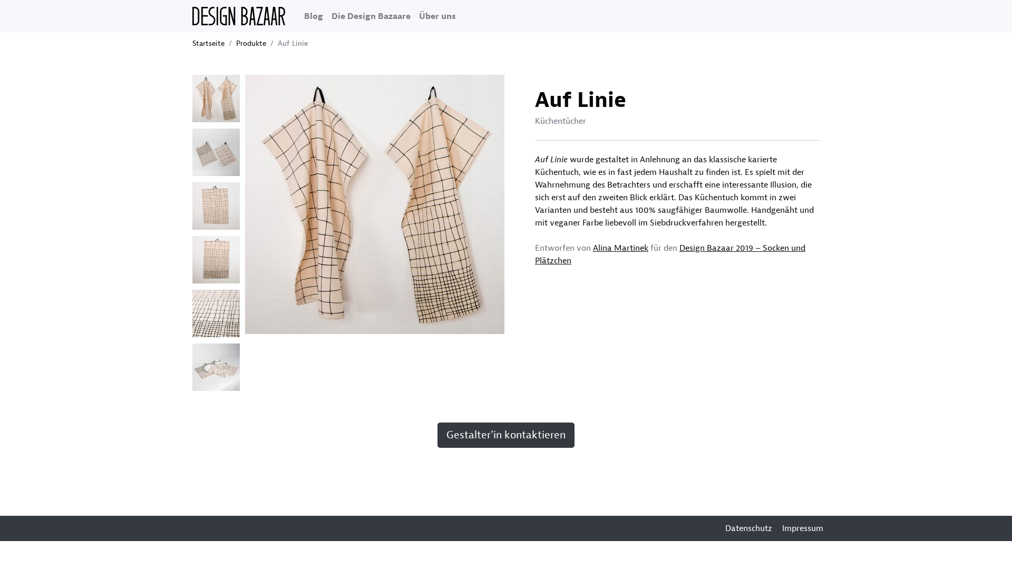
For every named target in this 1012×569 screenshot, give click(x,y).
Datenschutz (748, 528)
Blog (313, 16)
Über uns (437, 16)
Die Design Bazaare (371, 16)
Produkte (251, 43)
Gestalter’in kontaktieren (506, 435)
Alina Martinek (620, 248)
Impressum (802, 528)
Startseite (208, 43)
